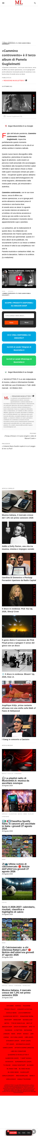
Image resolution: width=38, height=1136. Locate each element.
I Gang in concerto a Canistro (15, 739)
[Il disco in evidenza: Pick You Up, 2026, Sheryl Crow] (19, 595)
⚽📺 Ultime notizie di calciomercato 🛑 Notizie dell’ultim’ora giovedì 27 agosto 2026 (16, 868)
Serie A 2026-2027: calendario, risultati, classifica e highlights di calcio (18, 909)
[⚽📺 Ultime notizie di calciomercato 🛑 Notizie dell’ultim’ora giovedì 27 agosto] (19, 846)
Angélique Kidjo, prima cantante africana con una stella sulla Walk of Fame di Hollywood (19, 708)
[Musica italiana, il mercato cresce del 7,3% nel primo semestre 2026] (19, 501)
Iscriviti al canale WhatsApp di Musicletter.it (19, 360)
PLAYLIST (10, 773)
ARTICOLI (10, 42)
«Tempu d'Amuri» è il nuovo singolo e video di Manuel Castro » (20, 437)
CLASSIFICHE (13, 814)
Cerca (11, 322)
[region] (19, 22)
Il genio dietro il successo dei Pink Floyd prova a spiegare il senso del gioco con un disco (18, 643)
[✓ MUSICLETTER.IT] (19, 3)
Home (3, 42)
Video (28, 1132)
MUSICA (4, 773)
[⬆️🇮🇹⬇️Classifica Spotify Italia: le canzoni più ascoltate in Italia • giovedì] (19, 800)
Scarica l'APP (13, 1132)
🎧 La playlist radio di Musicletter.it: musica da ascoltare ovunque (15, 780)
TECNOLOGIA (26, 985)
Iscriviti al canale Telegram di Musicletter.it (19, 348)
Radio (23, 1132)
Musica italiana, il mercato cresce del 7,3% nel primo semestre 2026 (16, 992)
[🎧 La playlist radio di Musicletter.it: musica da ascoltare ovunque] (19, 760)
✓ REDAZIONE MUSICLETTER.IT (13, 80)
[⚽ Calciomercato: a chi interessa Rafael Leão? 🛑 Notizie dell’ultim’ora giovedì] (19, 929)
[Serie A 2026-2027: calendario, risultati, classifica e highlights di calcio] (19, 889)
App (19, 1132)
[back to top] (33, 1131)
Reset (26, 322)
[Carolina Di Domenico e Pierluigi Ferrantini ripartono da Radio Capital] (19, 564)
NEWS (25, 814)
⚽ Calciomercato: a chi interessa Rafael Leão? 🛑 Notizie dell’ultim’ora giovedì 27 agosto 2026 (18, 951)
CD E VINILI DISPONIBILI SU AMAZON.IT (19, 336)
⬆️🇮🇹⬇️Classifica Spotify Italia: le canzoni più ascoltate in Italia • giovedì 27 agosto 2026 (18, 825)
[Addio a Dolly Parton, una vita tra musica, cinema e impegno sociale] (19, 533)
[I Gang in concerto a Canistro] (19, 726)
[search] (35, 3)
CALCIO (4, 902)
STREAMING (18, 773)
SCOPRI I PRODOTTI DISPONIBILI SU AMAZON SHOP (19, 304)
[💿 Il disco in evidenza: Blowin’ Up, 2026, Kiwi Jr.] (19, 660)
